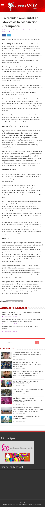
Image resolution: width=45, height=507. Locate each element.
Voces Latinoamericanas (14, 301)
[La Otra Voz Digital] (22, 5)
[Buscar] (37, 342)
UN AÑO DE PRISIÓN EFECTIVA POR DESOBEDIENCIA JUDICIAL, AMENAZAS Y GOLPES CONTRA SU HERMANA (27, 400)
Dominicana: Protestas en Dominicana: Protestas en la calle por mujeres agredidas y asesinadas (22, 320)
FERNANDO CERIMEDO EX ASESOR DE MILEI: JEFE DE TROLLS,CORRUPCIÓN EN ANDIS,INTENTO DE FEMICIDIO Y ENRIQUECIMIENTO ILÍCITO (28, 373)
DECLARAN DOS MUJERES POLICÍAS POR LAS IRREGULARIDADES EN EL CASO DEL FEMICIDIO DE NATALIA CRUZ (28, 364)
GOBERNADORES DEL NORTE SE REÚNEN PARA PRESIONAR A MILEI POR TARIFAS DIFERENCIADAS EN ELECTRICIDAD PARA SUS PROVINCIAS (28, 409)
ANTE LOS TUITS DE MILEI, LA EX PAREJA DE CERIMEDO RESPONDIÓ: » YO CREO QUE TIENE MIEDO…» (27, 355)
